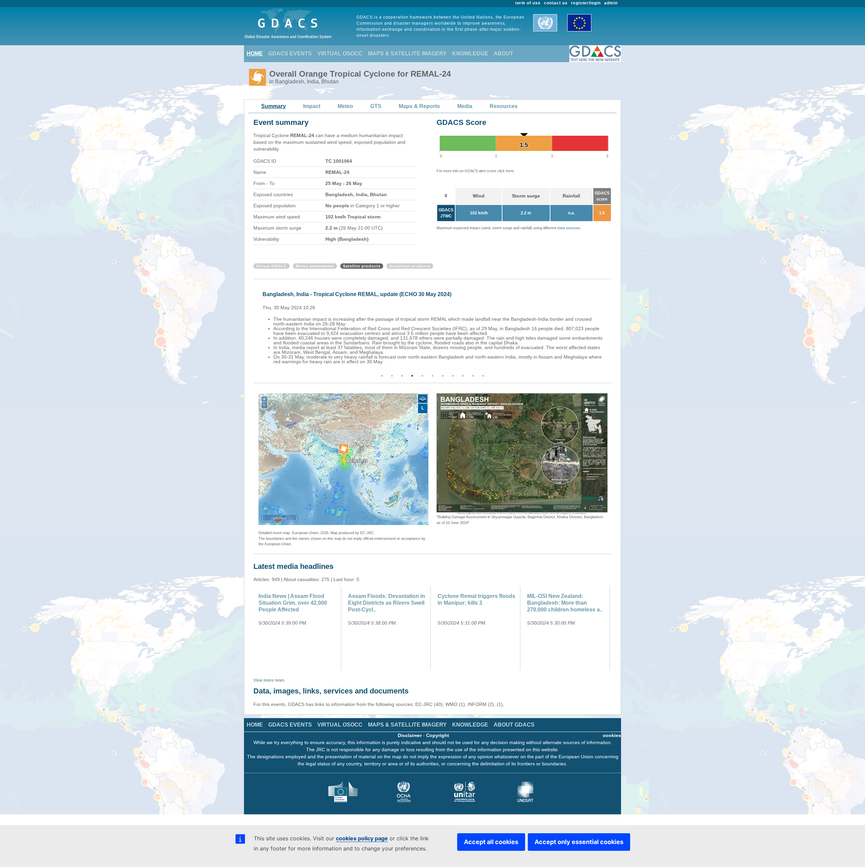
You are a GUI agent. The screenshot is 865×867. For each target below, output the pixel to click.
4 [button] (412, 375)
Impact (311, 106)
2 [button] (392, 375)
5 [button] (422, 375)
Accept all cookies (491, 841)
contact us (556, 3)
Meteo (345, 106)
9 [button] (463, 375)
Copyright (437, 735)
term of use (528, 3)
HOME (255, 53)
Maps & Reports (419, 106)
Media (464, 106)
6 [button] (432, 375)
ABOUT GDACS (514, 725)
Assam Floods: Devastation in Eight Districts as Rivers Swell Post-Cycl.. (386, 602)
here (510, 171)
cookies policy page (362, 838)
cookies (612, 735)
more (269, 680)
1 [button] (381, 375)
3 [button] (402, 375)
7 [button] (442, 375)
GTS (375, 106)
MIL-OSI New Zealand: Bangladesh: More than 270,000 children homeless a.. (564, 602)
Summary (273, 106)
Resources (504, 106)
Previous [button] (252, 326)
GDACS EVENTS (290, 53)
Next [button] (612, 326)
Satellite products (361, 266)
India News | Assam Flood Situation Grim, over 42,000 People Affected (292, 602)
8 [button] (452, 375)
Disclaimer (410, 735)
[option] (434, 326)
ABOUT (503, 53)
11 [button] (483, 375)
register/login (586, 3)
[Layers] (423, 399)
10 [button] (473, 375)
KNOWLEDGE (470, 53)
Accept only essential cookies (579, 841)
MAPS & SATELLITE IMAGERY (407, 53)
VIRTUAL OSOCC (340, 53)
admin (611, 3)
